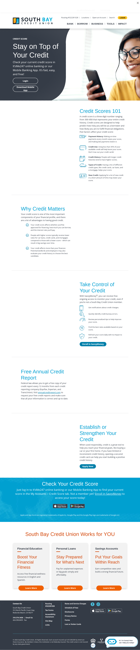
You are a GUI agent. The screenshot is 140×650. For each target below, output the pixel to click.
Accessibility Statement (50, 615)
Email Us (29, 617)
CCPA (47, 625)
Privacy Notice (70, 616)
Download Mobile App (25, 89)
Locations (85, 17)
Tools (110, 24)
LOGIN (122, 18)
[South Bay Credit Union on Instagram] (98, 604)
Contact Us (17, 603)
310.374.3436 (105, 10)
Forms (67, 620)
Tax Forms (49, 610)
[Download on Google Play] (77, 506)
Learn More (31, 588)
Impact (122, 24)
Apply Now (87, 466)
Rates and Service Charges (75, 603)
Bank (70, 24)
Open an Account (99, 17)
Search (112, 17)
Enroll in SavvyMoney (93, 344)
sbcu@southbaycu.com (86, 10)
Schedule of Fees (71, 608)
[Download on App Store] (99, 611)
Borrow (82, 24)
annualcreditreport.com (49, 392)
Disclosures (69, 612)
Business (97, 24)
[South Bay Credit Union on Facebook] (93, 604)
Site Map (48, 621)
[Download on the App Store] (60, 506)
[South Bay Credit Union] (32, 20)
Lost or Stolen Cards (73, 624)
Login (25, 80)
